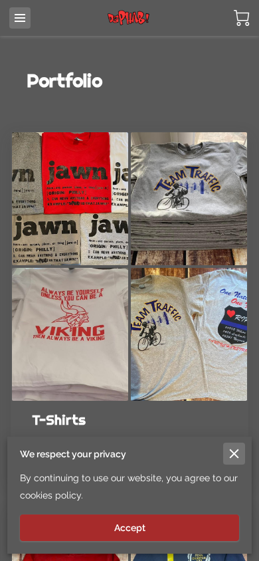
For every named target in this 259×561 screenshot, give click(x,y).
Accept (129, 527)
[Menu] (20, 18)
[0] (242, 18)
